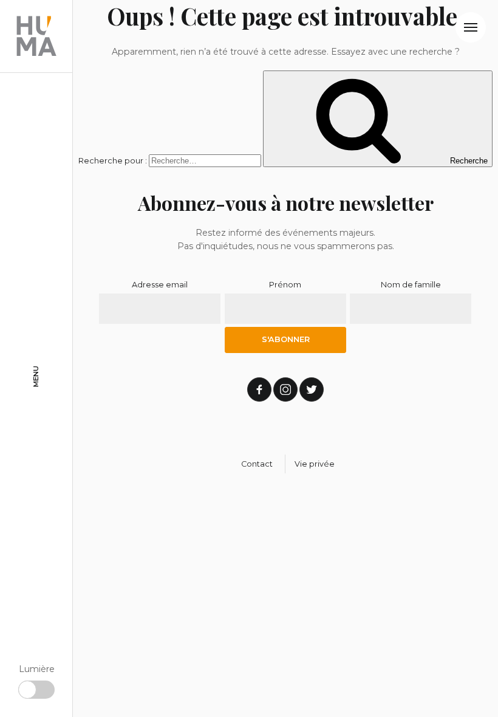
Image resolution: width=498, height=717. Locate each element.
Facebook (259, 389)
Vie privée (315, 463)
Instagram (285, 389)
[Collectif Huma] (36, 36)
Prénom (285, 284)
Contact (257, 463)
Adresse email (160, 284)
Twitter (311, 389)
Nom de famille (411, 284)
